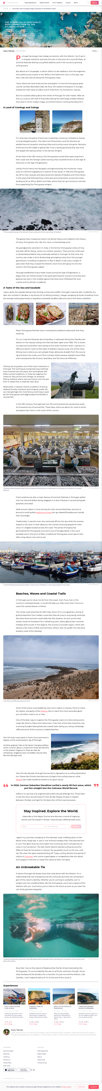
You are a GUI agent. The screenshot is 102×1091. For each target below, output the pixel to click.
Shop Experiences (42, 1051)
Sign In (95, 2)
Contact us (6, 1057)
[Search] (88, 3)
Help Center (6, 1065)
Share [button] (94, 51)
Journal (5, 8)
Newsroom (6, 1054)
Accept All (93, 1087)
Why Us (39, 1057)
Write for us (6, 1060)
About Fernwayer (8, 1051)
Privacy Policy (66, 1087)
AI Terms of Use (42, 1063)
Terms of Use (41, 1060)
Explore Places (41, 1054)
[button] (10, 2)
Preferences (81, 1087)
